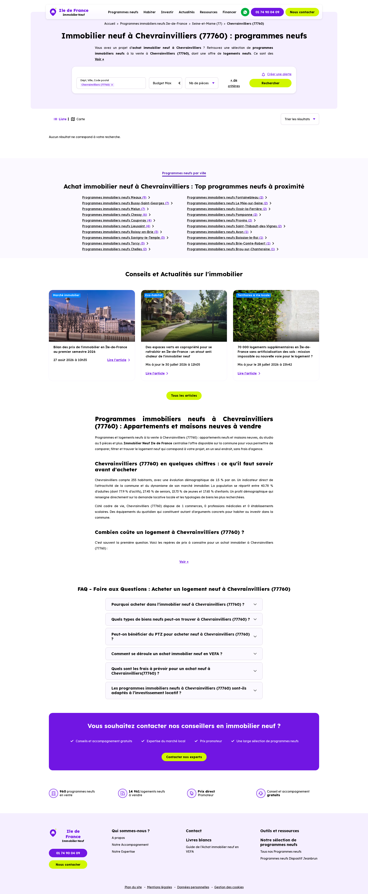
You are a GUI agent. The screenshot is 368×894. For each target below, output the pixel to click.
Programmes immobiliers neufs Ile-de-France (153, 23)
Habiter (150, 12)
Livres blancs (198, 840)
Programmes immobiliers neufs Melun (113, 209)
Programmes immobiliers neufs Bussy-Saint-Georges (125, 203)
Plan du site (133, 887)
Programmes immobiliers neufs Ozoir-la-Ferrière (227, 209)
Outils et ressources (279, 830)
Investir (167, 12)
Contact (194, 830)
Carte (80, 119)
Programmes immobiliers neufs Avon (217, 232)
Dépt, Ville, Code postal (94, 80)
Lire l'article (116, 360)
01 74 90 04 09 (267, 12)
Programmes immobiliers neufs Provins (219, 220)
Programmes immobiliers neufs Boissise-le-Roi (225, 237)
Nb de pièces (199, 83)
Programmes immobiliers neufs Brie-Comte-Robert (228, 243)
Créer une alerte (279, 74)
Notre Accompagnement (130, 845)
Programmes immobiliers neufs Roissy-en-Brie (120, 232)
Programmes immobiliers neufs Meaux (114, 197)
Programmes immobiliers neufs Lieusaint (116, 226)
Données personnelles (193, 887)
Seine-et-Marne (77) (207, 23)
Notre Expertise (123, 851)
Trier (297, 119)
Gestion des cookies (229, 887)
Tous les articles (184, 395)
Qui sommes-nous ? (131, 830)
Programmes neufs (123, 12)
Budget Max (162, 83)
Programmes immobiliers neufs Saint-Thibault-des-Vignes (234, 226)
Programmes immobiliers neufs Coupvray (117, 220)
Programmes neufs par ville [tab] (184, 173)
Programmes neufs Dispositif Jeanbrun (288, 858)
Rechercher (270, 83)
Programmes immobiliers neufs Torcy (113, 243)
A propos (118, 838)
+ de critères (234, 83)
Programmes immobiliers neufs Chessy (114, 215)
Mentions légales (159, 887)
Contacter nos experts (184, 757)
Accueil (109, 23)
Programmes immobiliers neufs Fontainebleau (225, 197)
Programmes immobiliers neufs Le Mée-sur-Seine (227, 203)
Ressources (208, 12)
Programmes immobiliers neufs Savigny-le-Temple (123, 237)
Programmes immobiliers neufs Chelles (114, 249)
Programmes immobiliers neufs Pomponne (222, 215)
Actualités (187, 12)
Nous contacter (302, 12)
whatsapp (245, 12)
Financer (229, 12)
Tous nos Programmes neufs (280, 851)
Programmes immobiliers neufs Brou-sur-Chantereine (231, 249)
